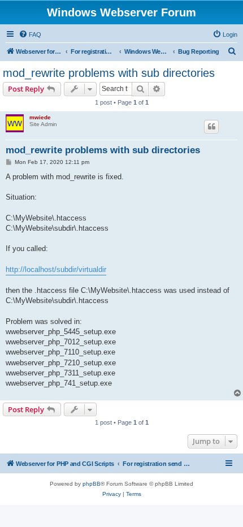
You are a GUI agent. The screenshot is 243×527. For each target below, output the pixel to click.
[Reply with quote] (211, 126)
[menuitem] (30, 34)
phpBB (92, 484)
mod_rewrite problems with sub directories (109, 73)
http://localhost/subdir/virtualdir (56, 269)
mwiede (40, 117)
